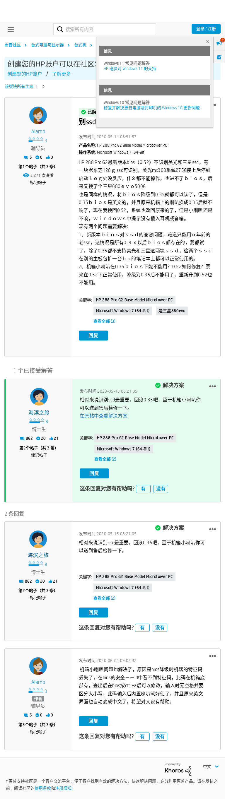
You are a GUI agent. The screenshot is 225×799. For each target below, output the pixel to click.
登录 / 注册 (206, 28)
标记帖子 (38, 182)
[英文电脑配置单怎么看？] (37, 86)
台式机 (80, 44)
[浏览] (9, 29)
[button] (212, 386)
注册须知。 (65, 788)
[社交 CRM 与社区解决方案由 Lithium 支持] (178, 768)
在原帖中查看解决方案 (103, 416)
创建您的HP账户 (24, 73)
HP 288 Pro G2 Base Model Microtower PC (134, 299)
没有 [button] (161, 489)
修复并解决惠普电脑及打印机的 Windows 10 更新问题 (152, 107)
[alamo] (38, 115)
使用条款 (43, 788)
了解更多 (61, 73)
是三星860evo (171, 310)
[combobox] (104, 29)
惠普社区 (12, 44)
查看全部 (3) (104, 321)
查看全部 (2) (105, 459)
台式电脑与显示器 (47, 44)
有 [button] (143, 489)
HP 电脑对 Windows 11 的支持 (130, 68)
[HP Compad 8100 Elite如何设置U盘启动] (43, 86)
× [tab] (207, 41)
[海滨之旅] (39, 397)
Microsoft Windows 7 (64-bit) (123, 310)
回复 (93, 335)
